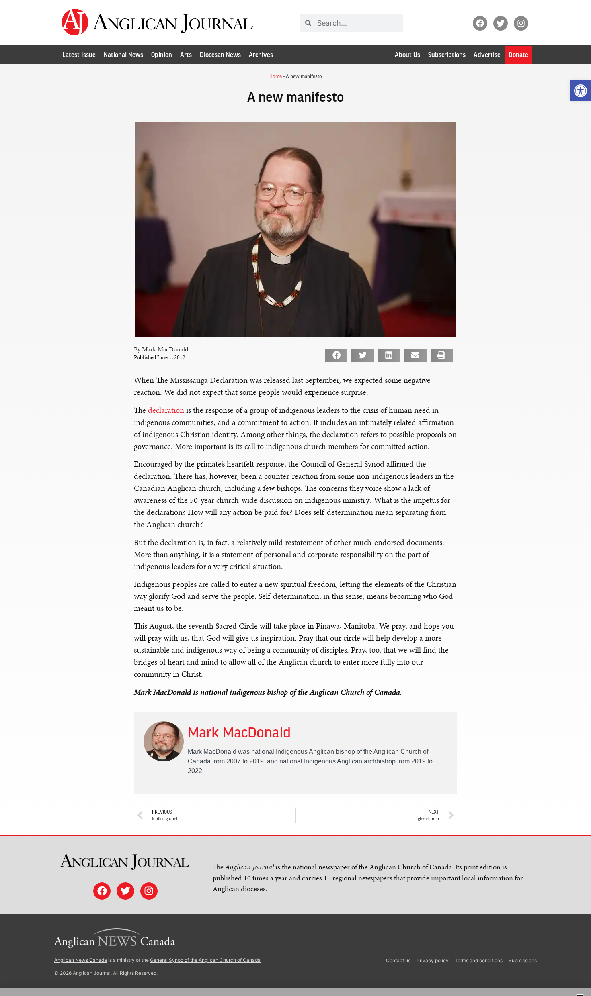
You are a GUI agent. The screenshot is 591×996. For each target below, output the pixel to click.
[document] (295, 498)
